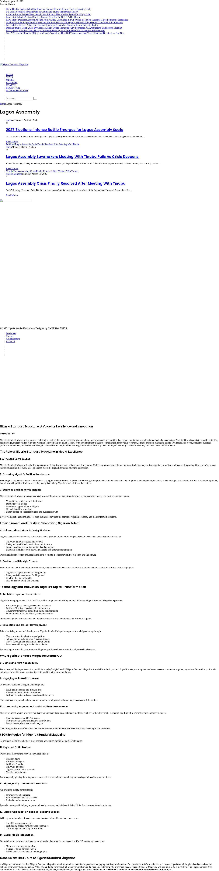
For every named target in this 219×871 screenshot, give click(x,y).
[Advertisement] (89, 264)
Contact (9, 336)
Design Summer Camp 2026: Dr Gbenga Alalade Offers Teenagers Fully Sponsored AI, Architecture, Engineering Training (64, 27)
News (9, 77)
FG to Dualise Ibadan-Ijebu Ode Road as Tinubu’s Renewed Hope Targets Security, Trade (48, 9)
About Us (10, 341)
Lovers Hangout (17, 90)
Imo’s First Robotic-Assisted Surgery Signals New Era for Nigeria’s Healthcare (43, 17)
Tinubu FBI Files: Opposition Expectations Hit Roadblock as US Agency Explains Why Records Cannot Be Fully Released (64, 22)
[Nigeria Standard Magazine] (14, 64)
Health (11, 85)
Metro (10, 80)
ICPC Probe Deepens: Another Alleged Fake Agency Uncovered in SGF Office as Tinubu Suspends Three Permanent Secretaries (67, 19)
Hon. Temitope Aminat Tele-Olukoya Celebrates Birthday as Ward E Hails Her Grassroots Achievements (55, 30)
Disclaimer (11, 333)
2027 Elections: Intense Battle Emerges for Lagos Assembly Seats (64, 129)
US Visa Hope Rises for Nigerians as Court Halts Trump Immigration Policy (42, 11)
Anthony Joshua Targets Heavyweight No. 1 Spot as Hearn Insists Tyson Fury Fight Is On (48, 14)
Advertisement (13, 338)
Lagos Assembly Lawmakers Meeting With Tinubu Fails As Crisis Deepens (72, 156)
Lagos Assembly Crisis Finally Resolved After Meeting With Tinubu (65, 183)
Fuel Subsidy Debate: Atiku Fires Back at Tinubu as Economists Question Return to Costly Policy (52, 25)
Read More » (12, 141)
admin (9, 120)
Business (11, 82)
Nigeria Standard (14, 174)
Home (9, 74)
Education (13, 88)
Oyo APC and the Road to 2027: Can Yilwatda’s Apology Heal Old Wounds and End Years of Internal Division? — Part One (65, 33)
